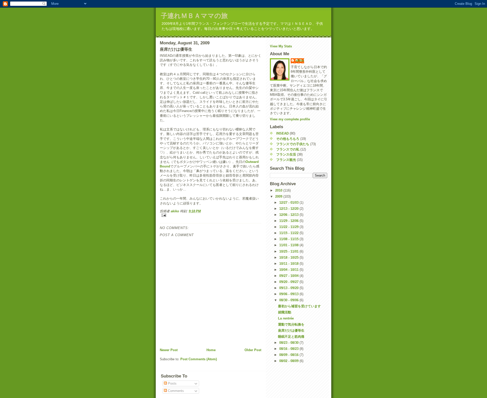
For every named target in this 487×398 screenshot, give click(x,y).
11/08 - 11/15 (289, 239)
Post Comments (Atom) (198, 359)
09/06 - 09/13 (289, 294)
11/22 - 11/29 (289, 227)
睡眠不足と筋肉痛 (291, 336)
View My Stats (281, 46)
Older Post (253, 350)
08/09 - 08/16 (289, 355)
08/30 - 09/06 (289, 300)
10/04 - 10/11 (289, 270)
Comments (175, 391)
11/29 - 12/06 (289, 221)
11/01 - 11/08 (289, 245)
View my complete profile (290, 119)
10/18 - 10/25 (289, 257)
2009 (279, 196)
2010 (279, 190)
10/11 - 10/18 (289, 264)
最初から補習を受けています (299, 306)
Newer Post (169, 350)
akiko (300, 60)
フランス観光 (286, 160)
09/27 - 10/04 (289, 276)
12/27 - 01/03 (289, 202)
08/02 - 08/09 (289, 361)
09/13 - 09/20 (289, 288)
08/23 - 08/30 (289, 343)
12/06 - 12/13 (289, 215)
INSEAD (282, 133)
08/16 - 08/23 (289, 349)
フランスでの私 (287, 149)
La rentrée (286, 318)
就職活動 (284, 312)
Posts (172, 383)
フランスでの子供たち (292, 144)
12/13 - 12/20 (289, 209)
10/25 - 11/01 (289, 251)
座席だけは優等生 (291, 330)
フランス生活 (286, 154)
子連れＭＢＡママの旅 (194, 16)
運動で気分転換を (291, 324)
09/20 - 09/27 (289, 282)
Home (211, 350)
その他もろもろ (287, 139)
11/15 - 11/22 (289, 233)
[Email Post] (210, 215)
